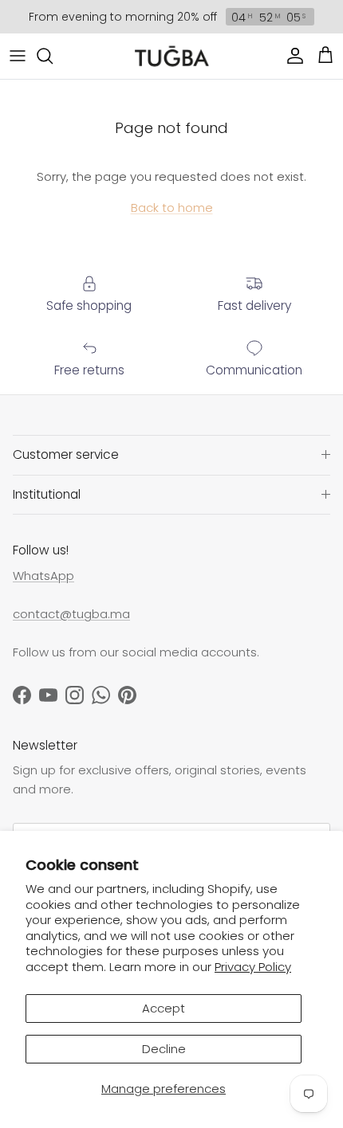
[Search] (52, 55)
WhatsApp (43, 575)
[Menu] (17, 55)
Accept (163, 1008)
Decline (164, 1048)
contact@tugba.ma (71, 613)
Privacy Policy (253, 966)
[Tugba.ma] (172, 56)
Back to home (172, 207)
